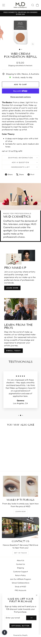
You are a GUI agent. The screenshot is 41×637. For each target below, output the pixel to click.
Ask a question (20, 162)
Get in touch (20, 553)
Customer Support (20, 571)
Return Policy (20, 575)
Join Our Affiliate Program (20, 579)
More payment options (20, 97)
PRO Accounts (20, 590)
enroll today (13, 351)
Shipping (11, 65)
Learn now (20, 511)
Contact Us (20, 564)
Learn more (12, 288)
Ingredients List (20, 167)
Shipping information (20, 158)
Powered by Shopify (20, 635)
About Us (20, 560)
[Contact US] (20, 527)
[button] (4, 632)
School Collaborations (20, 583)
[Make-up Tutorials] (20, 486)
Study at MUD (20, 586)
